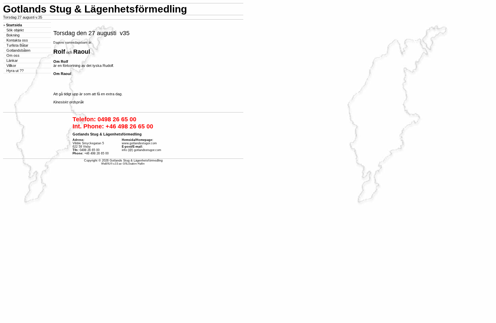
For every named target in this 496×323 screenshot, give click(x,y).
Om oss (12, 55)
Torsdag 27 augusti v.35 (22, 17)
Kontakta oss (16, 40)
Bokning (12, 35)
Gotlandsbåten (17, 50)
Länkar (11, 60)
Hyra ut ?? (14, 71)
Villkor (10, 66)
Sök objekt (14, 30)
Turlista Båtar (16, 45)
